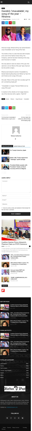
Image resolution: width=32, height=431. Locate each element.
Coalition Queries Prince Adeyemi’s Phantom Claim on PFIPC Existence (14, 243)
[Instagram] (18, 418)
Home (3, 6)
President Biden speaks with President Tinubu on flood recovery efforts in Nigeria (18, 166)
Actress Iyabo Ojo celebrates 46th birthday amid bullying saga (24, 119)
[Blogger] (7, 418)
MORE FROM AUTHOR (19, 146)
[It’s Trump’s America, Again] (5, 152)
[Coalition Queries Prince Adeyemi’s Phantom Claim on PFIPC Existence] (16, 230)
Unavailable (26, 99)
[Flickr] (14, 418)
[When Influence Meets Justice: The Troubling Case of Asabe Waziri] (5, 264)
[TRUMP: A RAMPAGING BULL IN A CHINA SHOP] (5, 279)
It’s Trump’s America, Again (18, 150)
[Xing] (16, 139)
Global (7, 6)
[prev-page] (2, 173)
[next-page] (5, 173)
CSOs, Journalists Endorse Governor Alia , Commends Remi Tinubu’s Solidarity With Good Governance (19, 314)
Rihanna (12, 99)
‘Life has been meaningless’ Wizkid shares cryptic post (9, 118)
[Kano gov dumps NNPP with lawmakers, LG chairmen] (5, 272)
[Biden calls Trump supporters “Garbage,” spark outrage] (5, 159)
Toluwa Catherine (6, 19)
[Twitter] (6, 22)
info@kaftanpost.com (12, 407)
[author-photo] (16, 133)
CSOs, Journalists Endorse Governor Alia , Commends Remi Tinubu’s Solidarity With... (20, 256)
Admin (3, 246)
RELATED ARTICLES (7, 146)
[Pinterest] (10, 22)
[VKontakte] (22, 418)
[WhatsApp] (13, 22)
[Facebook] (3, 22)
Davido (7, 99)
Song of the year (19, 99)
